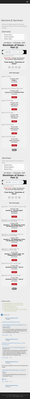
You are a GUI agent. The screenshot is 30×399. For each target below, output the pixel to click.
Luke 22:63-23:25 (14, 140)
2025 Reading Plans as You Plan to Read (13, 305)
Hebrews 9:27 (9, 92)
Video (5, 379)
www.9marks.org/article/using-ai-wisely (11, 322)
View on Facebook (5, 335)
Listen (14, 85)
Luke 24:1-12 (14, 116)
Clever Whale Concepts (18, 396)
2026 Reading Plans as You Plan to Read (13, 303)
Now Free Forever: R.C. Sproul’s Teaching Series (14, 347)
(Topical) (14, 58)
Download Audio (19, 59)
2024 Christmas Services (10, 306)
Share (11, 335)
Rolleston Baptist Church (11, 318)
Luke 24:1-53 (14, 104)
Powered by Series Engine (14, 153)
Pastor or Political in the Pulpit (11, 307)
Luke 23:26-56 (14, 128)
